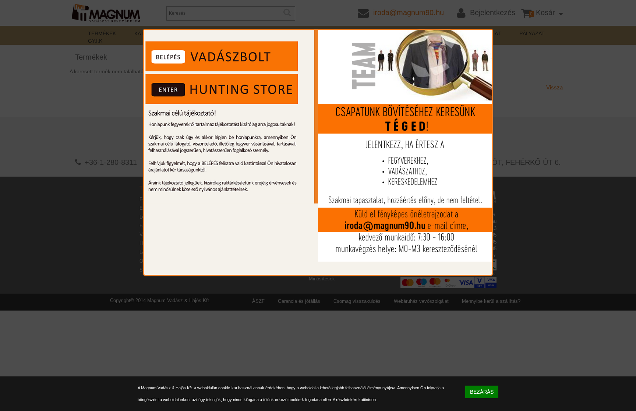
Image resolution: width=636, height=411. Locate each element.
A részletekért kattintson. (355, 399)
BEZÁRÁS (482, 392)
